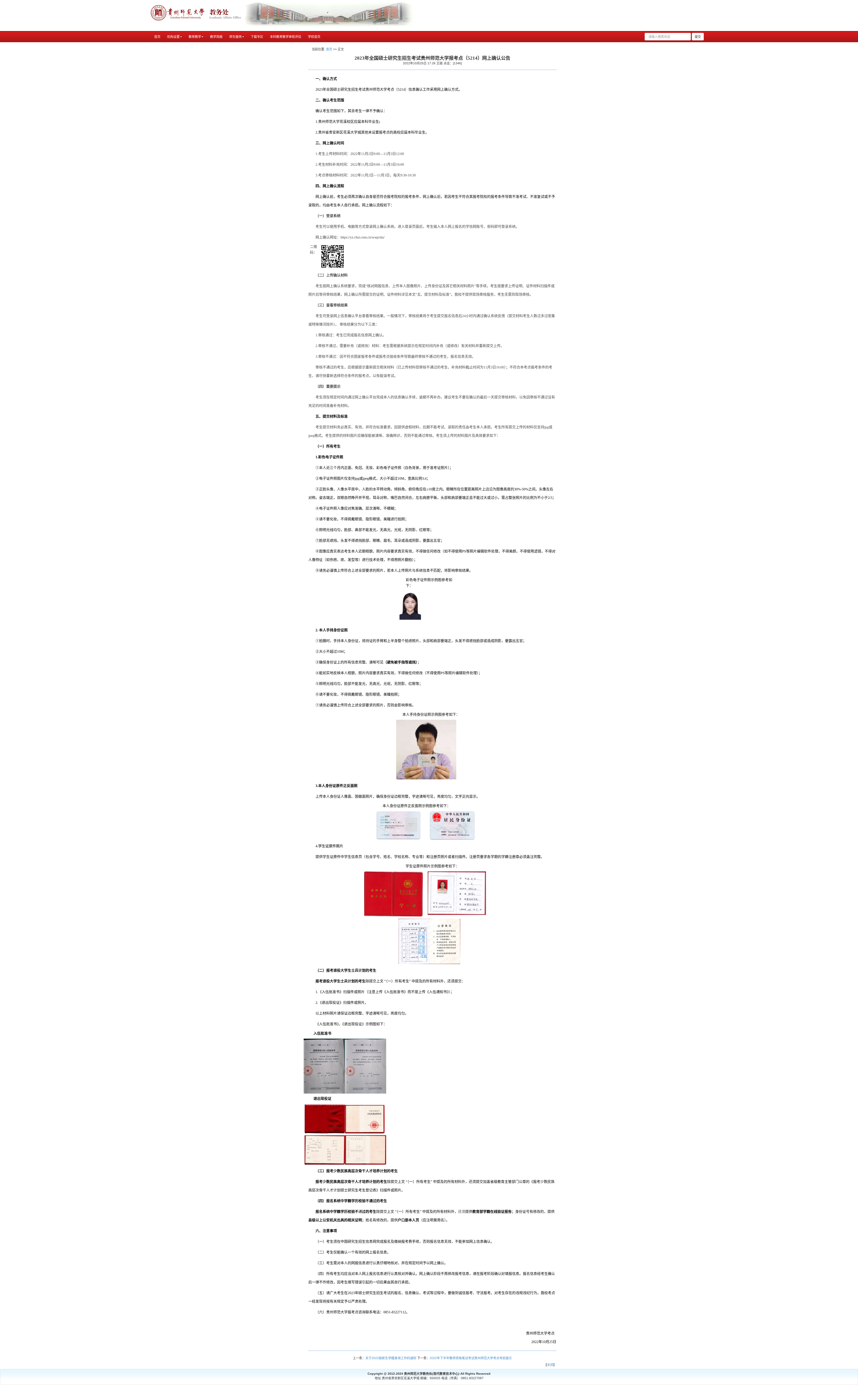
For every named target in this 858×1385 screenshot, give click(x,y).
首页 (157, 36)
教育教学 (195, 36)
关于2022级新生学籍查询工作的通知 (390, 1358)
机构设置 (173, 36)
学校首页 (314, 36)
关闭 (550, 1364)
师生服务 (235, 36)
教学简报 (216, 36)
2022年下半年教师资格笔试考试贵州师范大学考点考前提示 (471, 1358)
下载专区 (257, 36)
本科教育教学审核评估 (285, 36)
